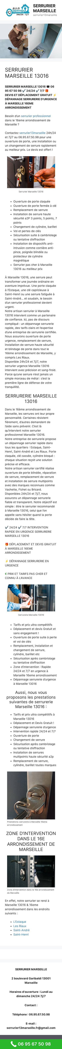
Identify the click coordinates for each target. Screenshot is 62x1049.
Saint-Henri (21, 934)
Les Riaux (19, 926)
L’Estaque (19, 921)
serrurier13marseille (32, 133)
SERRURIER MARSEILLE (44, 8)
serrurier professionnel (36, 116)
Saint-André (21, 930)
